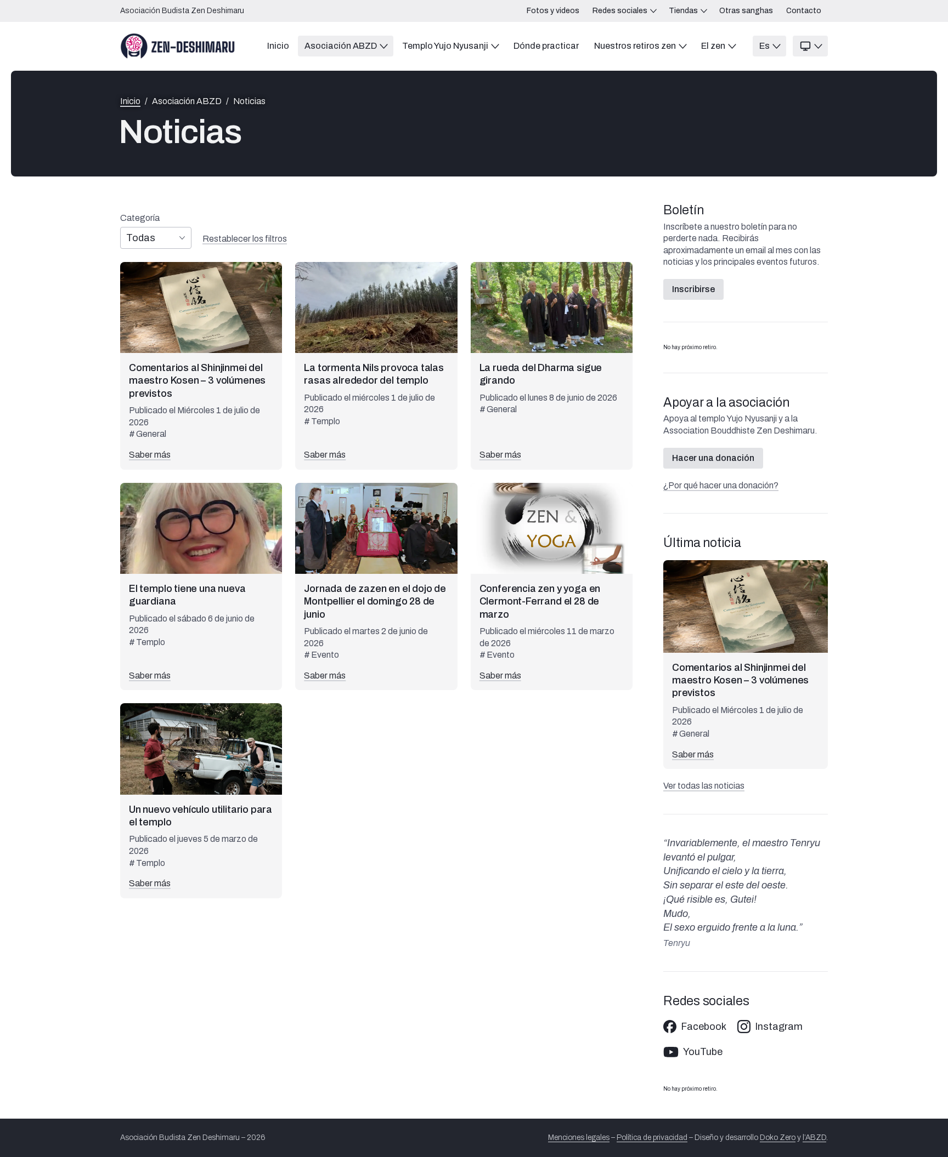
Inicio (130, 101)
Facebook (703, 1026)
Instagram (779, 1026)
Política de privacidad (652, 1137)
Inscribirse (693, 289)
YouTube (703, 1052)
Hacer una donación (713, 458)
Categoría (140, 218)
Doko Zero (777, 1137)
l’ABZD (814, 1137)
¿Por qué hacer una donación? (720, 485)
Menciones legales (579, 1137)
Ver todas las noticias (703, 785)
